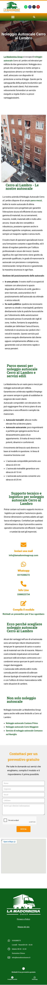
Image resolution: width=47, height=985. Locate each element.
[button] (13, 16)
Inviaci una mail (23, 551)
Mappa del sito (23, 927)
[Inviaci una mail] (23, 545)
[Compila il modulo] (23, 603)
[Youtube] (38, 7)
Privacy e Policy (23, 919)
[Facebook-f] (30, 7)
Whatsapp (23, 570)
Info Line (23, 590)
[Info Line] (23, 584)
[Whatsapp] (25, 7)
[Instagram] (34, 7)
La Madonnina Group (13, 57)
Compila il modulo (23, 609)
